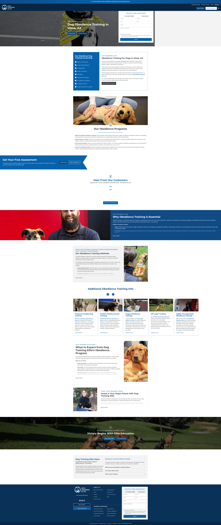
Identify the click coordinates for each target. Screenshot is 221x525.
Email (137, 21)
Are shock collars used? (112, 470)
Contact (95, 496)
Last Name (138, 18)
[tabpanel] (85, 317)
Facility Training (205, 4)
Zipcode (125, 500)
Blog (212, 4)
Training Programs (75, 19)
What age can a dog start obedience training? (117, 459)
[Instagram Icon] (82, 501)
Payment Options (111, 515)
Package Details (196, 4)
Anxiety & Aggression (112, 511)
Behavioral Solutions (98, 489)
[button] (144, 16)
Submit (136, 39)
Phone (121, 21)
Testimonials (110, 492)
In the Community (111, 494)
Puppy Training (110, 508)
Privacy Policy (109, 523)
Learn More (78, 332)
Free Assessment (211, 8)
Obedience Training (98, 508)
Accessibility (115, 523)
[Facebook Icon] (215, 4)
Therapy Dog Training (98, 513)
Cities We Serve (97, 499)
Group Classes (97, 515)
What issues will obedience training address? (117, 467)
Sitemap (119, 523)
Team (95, 492)
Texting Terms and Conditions (125, 34)
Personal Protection (111, 513)
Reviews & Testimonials (110, 202)
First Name (122, 18)
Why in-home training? (111, 474)
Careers (95, 494)
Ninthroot (130, 523)
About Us (97, 487)
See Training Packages (109, 83)
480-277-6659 (200, 8)
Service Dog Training (98, 511)
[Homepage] (68, 19)
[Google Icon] (218, 4)
